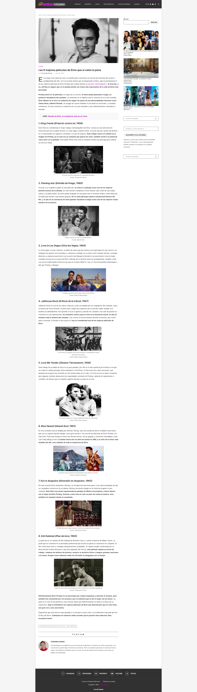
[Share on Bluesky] (83, 634)
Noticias (77, 4)
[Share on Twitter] (74, 634)
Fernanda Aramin (46, 73)
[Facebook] (146, 4)
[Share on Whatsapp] (78, 634)
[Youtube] (152, 4)
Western (72, 626)
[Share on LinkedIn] (76, 634)
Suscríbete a (136, 135)
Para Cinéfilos (109, 4)
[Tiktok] (155, 4)
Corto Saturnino (124, 4)
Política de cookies (109, 681)
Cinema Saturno (104, 684)
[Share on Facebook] (72, 634)
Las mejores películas (47, 626)
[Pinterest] (150, 4)
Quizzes (137, 4)
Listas (97, 4)
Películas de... (61, 626)
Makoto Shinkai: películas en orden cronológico (139, 106)
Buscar (126, 19)
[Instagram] (148, 4)
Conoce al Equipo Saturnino (91, 681)
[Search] (158, 4)
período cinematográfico (97, 84)
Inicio (40, 15)
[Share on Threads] (81, 634)
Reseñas (88, 4)
